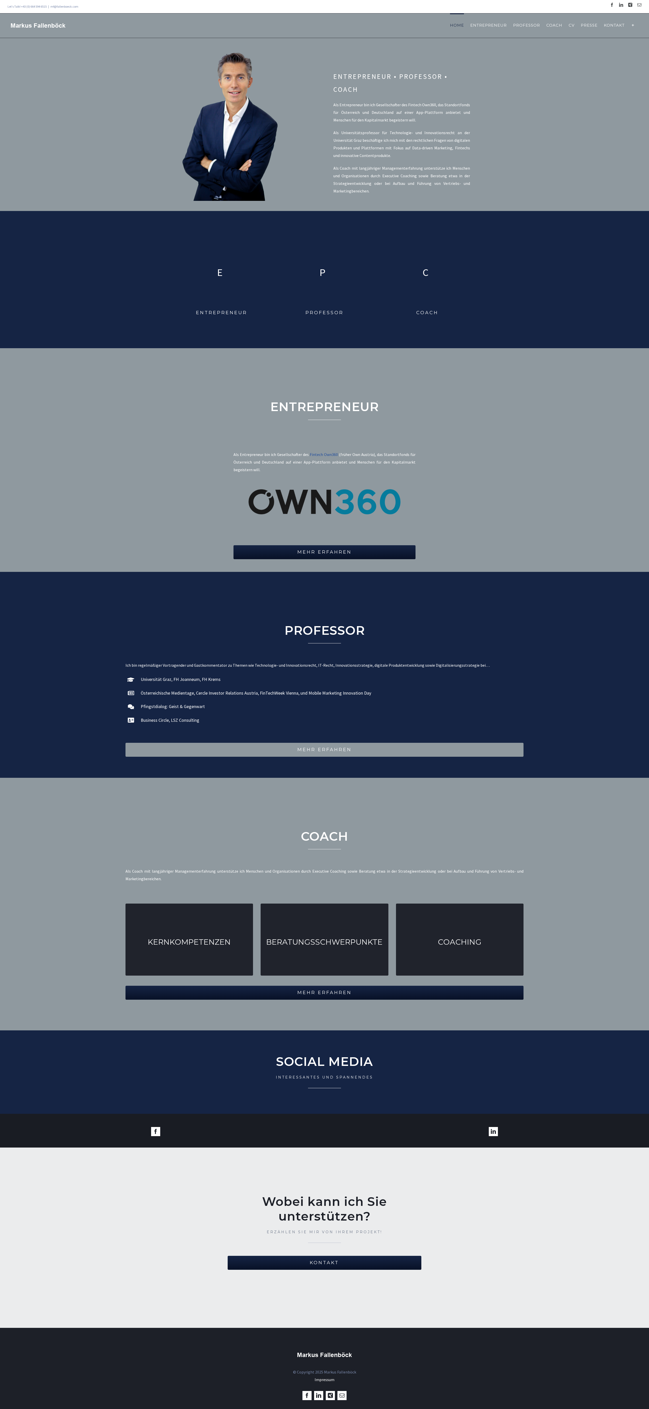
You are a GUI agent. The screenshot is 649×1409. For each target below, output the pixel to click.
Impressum (324, 1379)
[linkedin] (493, 1131)
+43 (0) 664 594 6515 (34, 6)
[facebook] (155, 1131)
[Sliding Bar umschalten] (633, 24)
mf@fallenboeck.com (64, 6)
